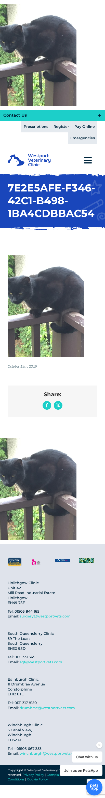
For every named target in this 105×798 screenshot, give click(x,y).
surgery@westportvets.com (45, 616)
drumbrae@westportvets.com (47, 708)
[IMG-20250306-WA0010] (62, 560)
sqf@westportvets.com (41, 662)
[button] (52, 115)
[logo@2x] (29, 156)
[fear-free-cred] (14, 559)
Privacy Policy (33, 775)
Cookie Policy (37, 779)
